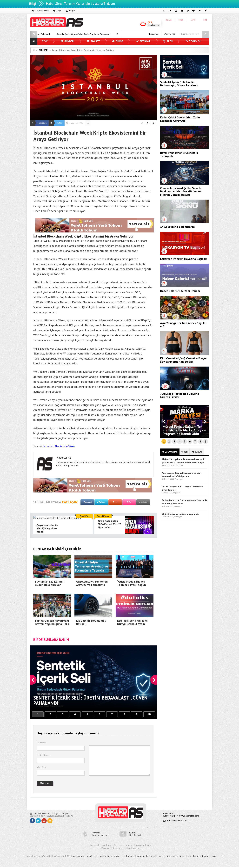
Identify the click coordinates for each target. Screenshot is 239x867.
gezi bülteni (100, 856)
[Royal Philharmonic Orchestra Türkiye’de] (184, 148)
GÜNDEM (69, 41)
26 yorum (176, 492)
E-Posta (43, 754)
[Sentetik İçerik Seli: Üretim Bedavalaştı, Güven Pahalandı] (184, 77)
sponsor (52, 264)
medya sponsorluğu (82, 856)
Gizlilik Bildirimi (41, 10)
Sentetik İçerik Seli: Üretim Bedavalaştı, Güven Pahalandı (179, 83)
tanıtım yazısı (209, 856)
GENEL (45, 41)
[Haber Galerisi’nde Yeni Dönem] (184, 286)
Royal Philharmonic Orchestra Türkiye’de (70, 34)
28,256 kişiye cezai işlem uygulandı (180, 514)
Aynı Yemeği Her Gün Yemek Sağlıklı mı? (183, 324)
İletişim (71, 10)
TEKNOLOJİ (194, 41)
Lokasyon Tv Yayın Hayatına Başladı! (183, 259)
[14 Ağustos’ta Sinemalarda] (184, 222)
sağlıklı (172, 856)
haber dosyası (114, 856)
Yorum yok (179, 465)
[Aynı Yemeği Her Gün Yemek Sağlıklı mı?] (184, 318)
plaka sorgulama (132, 856)
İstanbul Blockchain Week (59, 446)
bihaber (146, 856)
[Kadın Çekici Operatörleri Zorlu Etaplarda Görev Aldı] (184, 113)
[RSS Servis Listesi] (50, 820)
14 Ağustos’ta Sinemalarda (177, 227)
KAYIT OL (154, 34)
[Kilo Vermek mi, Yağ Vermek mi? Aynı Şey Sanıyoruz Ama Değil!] (184, 354)
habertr (197, 856)
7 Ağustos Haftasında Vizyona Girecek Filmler (179, 395)
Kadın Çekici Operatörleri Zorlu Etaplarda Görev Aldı (180, 119)
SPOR (169, 41)
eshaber (181, 856)
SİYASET (95, 41)
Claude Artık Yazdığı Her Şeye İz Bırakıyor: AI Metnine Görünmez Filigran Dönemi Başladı (180, 191)
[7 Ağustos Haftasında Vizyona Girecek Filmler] (184, 389)
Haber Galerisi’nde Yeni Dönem (180, 291)
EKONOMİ (144, 41)
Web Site (41, 767)
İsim (41, 742)
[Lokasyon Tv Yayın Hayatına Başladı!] (184, 254)
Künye (58, 10)
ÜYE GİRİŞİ (170, 34)
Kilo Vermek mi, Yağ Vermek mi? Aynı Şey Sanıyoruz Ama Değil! (183, 359)
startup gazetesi (159, 856)
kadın (189, 856)
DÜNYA (119, 41)
